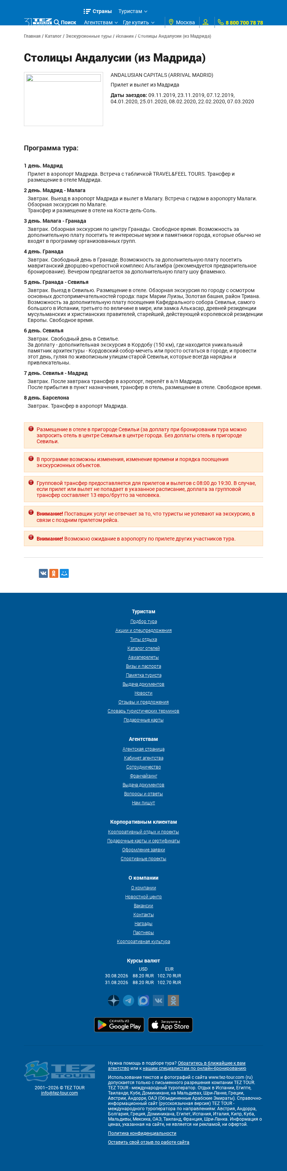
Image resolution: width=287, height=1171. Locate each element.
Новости (143, 693)
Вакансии (143, 905)
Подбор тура (143, 621)
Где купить (136, 22)
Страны (102, 11)
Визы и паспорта (143, 666)
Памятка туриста (143, 675)
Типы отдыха (143, 639)
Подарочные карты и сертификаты (143, 840)
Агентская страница (143, 749)
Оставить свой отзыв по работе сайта (148, 1142)
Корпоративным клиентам (117, 34)
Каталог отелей (143, 648)
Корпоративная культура (143, 941)
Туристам (130, 11)
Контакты (143, 914)
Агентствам (98, 22)
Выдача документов (143, 684)
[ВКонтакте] (43, 573)
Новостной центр (143, 896)
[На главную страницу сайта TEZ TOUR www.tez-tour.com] (38, 22)
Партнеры (143, 932)
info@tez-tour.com (59, 1093)
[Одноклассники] (53, 573)
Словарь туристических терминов (143, 711)
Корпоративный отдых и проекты (143, 832)
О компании (143, 887)
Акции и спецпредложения (143, 630)
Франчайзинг (143, 776)
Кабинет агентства (143, 758)
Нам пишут (143, 802)
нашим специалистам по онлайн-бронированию (194, 1068)
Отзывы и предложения (143, 702)
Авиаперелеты (143, 657)
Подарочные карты (144, 720)
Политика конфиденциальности (142, 1133)
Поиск (68, 22)
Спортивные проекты (143, 858)
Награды (143, 923)
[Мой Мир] (64, 573)
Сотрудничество (143, 767)
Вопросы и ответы (143, 793)
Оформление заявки (143, 849)
